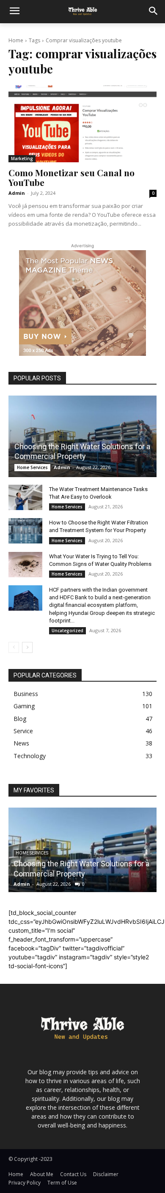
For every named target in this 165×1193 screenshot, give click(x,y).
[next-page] (27, 647)
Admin (16, 193)
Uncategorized (67, 630)
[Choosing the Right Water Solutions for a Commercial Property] (82, 436)
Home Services (32, 467)
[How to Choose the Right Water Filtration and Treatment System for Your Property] (25, 530)
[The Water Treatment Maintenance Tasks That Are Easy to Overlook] (25, 497)
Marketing (22, 158)
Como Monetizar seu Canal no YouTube (71, 177)
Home (15, 40)
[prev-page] (13, 647)
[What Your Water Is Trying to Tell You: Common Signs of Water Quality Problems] (25, 564)
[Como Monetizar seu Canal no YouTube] (82, 123)
